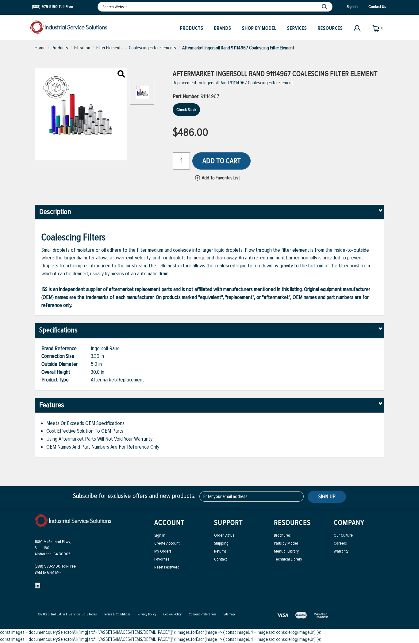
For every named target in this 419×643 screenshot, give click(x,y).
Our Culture (343, 535)
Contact (220, 559)
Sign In (159, 535)
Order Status (224, 535)
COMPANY (349, 522)
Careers (340, 543)
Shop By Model (259, 28)
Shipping (221, 543)
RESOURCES (292, 522)
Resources (330, 28)
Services (297, 28)
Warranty (341, 551)
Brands (222, 28)
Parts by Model (286, 543)
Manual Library (286, 551)
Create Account (166, 543)
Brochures (282, 535)
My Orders (162, 551)
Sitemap (229, 614)
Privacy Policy (146, 614)
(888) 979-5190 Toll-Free (55, 566)
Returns (220, 551)
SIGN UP (327, 496)
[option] (142, 95)
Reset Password (166, 567)
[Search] (325, 7)
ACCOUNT (169, 522)
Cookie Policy (172, 614)
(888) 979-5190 (45, 6)
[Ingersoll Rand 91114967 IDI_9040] (121, 74)
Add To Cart (221, 160)
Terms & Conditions (117, 614)
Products (191, 28)
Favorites (161, 559)
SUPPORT (228, 522)
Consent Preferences (202, 614)
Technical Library (288, 559)
